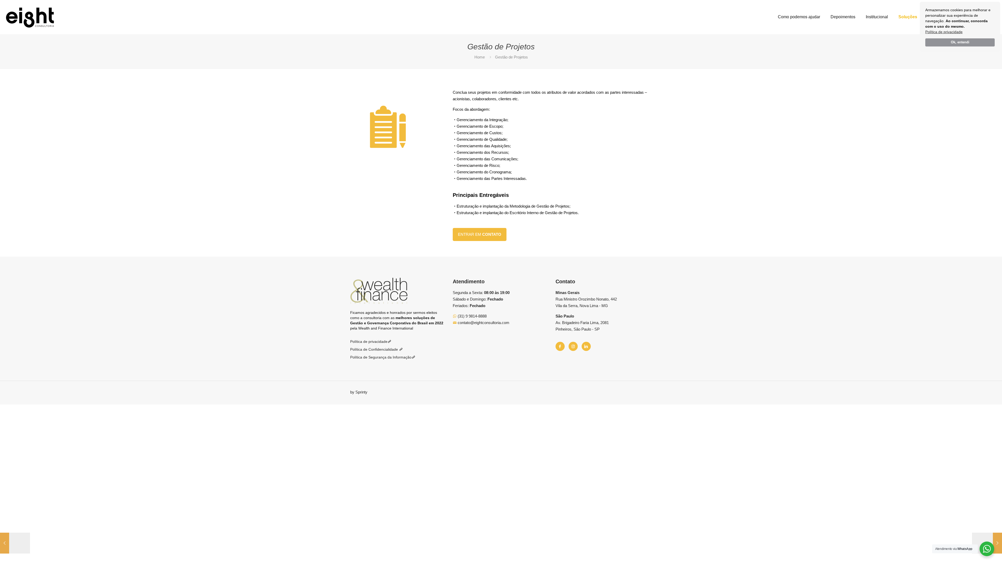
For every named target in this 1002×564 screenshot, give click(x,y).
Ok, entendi (960, 42)
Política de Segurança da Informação (380, 357)
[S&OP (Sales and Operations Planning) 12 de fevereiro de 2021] (15, 543)
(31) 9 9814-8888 (472, 316)
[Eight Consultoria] (30, 17)
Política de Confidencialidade (374, 349)
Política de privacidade (944, 32)
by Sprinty (358, 392)
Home (479, 57)
